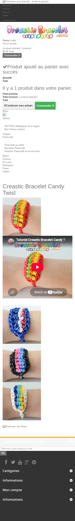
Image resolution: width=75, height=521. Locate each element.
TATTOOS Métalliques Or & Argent (22, 126)
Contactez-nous (9, 20)
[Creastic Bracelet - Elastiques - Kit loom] (37, 32)
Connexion (7, 5)
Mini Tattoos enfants (14, 129)
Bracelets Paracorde (14, 148)
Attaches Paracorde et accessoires (22, 151)
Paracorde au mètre (14, 145)
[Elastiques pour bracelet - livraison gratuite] (37, 2)
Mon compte (12, 490)
